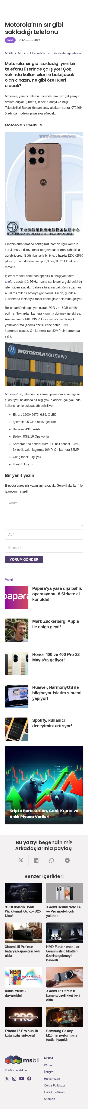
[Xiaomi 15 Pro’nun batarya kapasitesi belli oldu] (23, 933)
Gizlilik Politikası (54, 1092)
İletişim (48, 1072)
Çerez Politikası (54, 1085)
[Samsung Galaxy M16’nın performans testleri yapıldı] (64, 1017)
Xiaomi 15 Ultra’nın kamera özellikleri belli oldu (63, 995)
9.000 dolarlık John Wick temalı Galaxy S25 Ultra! (23, 911)
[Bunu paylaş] (21, 860)
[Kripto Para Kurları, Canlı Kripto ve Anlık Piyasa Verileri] (44, 785)
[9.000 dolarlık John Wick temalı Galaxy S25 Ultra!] (23, 893)
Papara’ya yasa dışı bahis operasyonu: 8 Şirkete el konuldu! (57, 594)
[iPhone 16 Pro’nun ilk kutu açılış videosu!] (23, 1017)
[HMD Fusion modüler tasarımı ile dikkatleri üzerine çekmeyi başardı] (64, 933)
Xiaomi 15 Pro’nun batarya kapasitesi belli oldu (22, 951)
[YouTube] (21, 1079)
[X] (7, 1079)
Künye (48, 1065)
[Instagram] (14, 1079)
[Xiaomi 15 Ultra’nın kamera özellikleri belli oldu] (64, 977)
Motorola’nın (13, 394)
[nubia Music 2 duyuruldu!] (23, 977)
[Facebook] (29, 1079)
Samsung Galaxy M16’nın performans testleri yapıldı (61, 1035)
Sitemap (49, 1099)
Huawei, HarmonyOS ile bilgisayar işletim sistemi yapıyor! (57, 693)
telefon (9, 281)
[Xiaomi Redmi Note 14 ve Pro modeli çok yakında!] (64, 893)
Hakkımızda (52, 1078)
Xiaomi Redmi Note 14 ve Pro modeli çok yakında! (63, 911)
